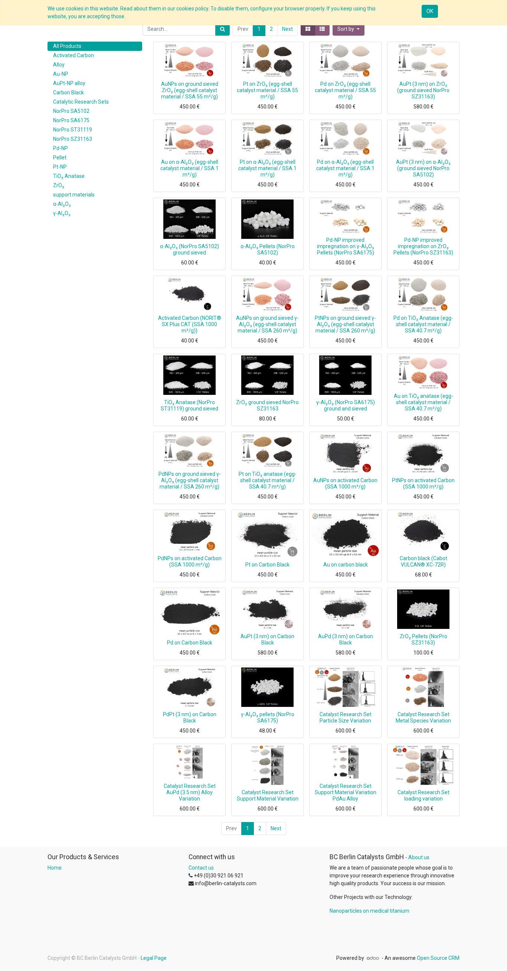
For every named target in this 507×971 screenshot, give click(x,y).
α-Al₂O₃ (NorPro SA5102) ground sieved (189, 249)
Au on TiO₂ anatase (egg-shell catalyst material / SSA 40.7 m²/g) (423, 402)
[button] (348, 29)
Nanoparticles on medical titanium (369, 911)
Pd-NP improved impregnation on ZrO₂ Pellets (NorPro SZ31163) (423, 246)
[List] (322, 29)
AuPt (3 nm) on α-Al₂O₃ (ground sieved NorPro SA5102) (423, 168)
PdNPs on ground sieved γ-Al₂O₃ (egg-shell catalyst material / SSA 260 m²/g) (189, 480)
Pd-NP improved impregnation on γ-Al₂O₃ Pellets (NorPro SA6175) (345, 246)
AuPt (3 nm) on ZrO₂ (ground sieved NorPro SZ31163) (423, 90)
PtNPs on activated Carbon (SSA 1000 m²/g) (423, 483)
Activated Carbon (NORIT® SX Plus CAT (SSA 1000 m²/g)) (189, 324)
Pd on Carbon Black (189, 643)
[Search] (222, 29)
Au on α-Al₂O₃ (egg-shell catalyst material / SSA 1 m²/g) (189, 168)
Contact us (201, 868)
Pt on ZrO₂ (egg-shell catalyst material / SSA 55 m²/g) (267, 90)
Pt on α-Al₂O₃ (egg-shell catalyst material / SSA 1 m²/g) (267, 168)
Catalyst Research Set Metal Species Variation (423, 717)
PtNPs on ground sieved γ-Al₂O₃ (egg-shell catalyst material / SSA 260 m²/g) (345, 324)
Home (55, 868)
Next (287, 29)
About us (418, 857)
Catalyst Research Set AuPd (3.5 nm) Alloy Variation (190, 792)
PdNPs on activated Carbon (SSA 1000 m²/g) (190, 561)
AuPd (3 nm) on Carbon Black (345, 639)
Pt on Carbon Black (267, 565)
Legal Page (154, 958)
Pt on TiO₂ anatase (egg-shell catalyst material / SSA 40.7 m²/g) (268, 480)
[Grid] (308, 29)
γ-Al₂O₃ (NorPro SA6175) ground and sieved (345, 405)
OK (429, 11)
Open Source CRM (438, 958)
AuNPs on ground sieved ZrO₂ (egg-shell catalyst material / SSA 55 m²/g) (189, 90)
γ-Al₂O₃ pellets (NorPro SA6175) (267, 717)
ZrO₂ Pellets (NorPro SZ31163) (423, 639)
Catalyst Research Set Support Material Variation (267, 795)
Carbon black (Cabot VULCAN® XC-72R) (423, 561)
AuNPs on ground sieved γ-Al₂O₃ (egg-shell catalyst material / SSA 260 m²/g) (267, 324)
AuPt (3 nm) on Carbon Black (267, 639)
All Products (67, 46)
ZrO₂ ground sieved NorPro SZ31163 (267, 405)
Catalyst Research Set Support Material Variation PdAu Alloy (345, 792)
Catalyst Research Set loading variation (423, 795)
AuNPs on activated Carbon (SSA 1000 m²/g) (345, 483)
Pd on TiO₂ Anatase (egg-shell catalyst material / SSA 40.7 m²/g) (423, 324)
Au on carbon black (345, 565)
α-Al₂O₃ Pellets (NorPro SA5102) (268, 249)
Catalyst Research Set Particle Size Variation (346, 717)
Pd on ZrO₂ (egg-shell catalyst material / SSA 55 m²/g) (345, 90)
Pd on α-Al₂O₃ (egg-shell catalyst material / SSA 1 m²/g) (345, 168)
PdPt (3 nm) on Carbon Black (189, 717)
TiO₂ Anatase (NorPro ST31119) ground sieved (189, 405)
